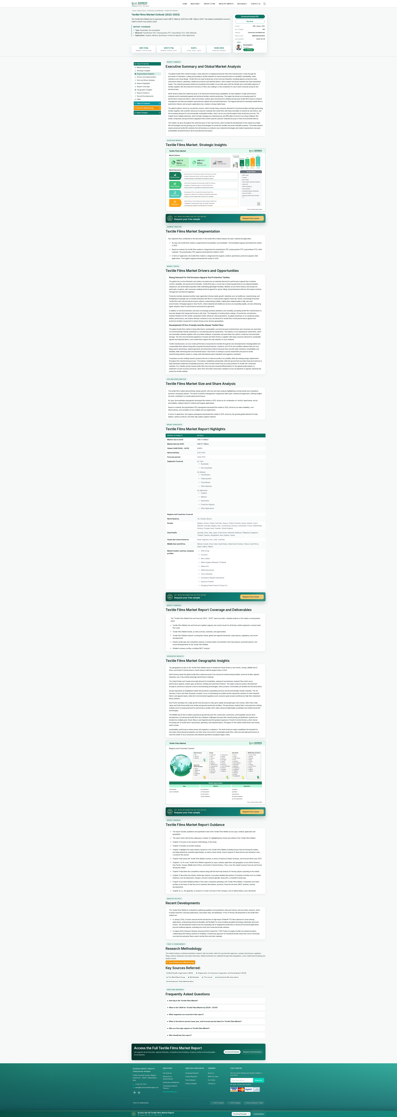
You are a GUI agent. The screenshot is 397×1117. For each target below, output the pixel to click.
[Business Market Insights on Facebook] (134, 1092)
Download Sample (232, 1052)
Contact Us (211, 1083)
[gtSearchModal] (264, 4)
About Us (211, 1073)
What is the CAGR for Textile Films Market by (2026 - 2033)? (193, 1008)
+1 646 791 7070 (140, 1084)
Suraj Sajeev (248, 45)
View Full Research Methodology (181, 962)
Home (134, 10)
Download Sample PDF (250, 16)
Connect (249, 49)
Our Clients (211, 1080)
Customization (258, 1114)
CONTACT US (255, 4)
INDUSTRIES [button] (195, 4)
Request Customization (252, 1052)
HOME (185, 4)
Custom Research (191, 1076)
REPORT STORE (209, 4)
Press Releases (190, 1080)
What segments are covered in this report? (186, 1014)
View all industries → (170, 1092)
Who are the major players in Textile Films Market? (189, 1028)
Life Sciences (167, 1073)
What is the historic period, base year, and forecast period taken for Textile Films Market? (205, 1021)
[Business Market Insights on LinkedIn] (139, 1092)
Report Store (142, 10)
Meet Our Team (213, 1076)
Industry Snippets (191, 1083)
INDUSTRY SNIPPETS (226, 4)
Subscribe (258, 1080)
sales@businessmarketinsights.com (146, 1087)
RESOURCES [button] (241, 4)
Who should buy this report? (180, 1035)
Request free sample (251, 218)
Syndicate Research (192, 1073)
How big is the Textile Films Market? (183, 1001)
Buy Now (250, 21)
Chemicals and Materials (155, 10)
